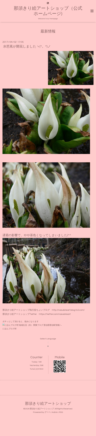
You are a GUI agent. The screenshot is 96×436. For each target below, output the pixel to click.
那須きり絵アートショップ (48, 403)
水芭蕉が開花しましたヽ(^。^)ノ (27, 46)
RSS (61, 412)
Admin (55, 412)
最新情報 (48, 31)
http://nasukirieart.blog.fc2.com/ (68, 310)
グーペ (47, 412)
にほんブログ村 (9, 329)
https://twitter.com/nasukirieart (55, 314)
